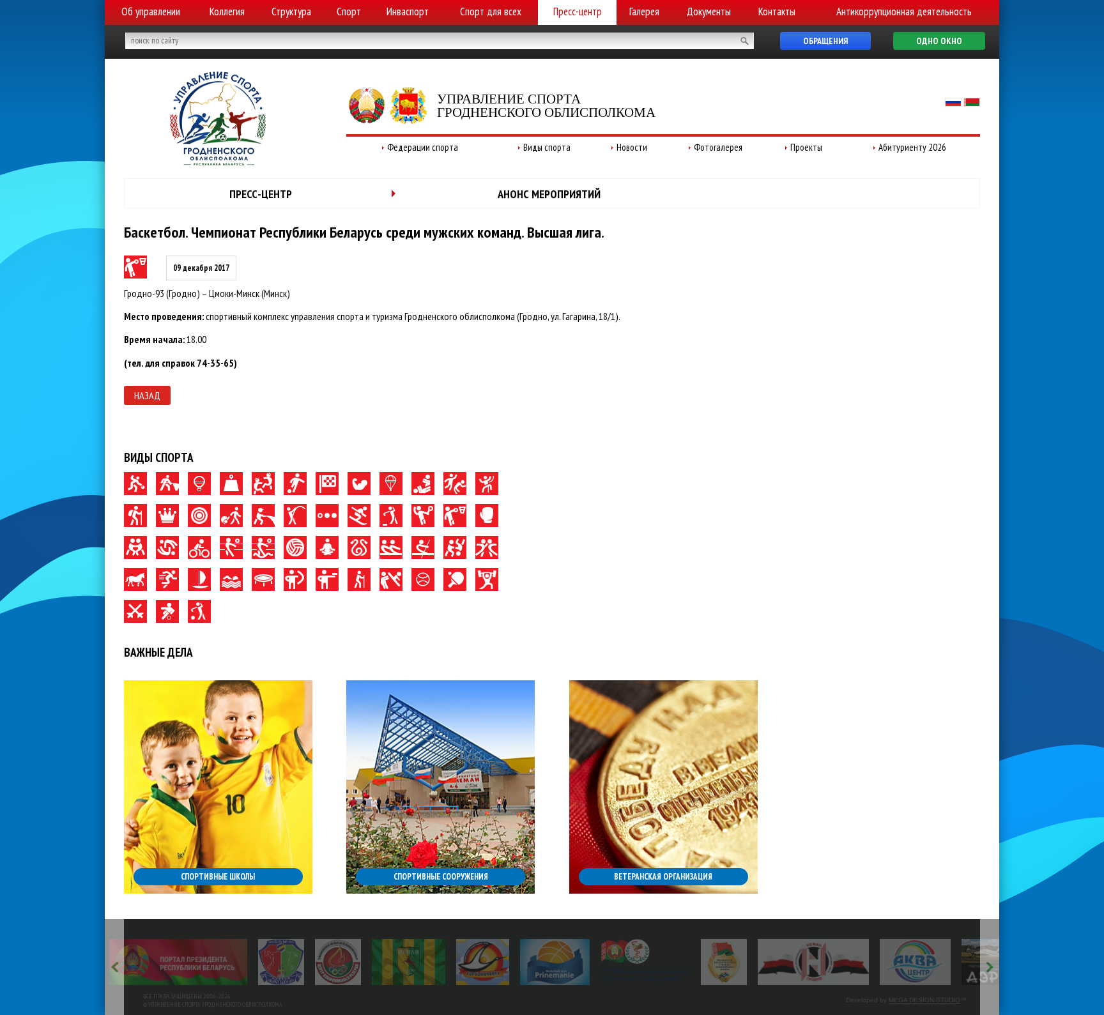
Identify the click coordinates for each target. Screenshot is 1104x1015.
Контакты (776, 11)
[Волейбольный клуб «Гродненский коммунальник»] (281, 962)
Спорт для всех (490, 11)
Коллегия (227, 11)
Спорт (349, 11)
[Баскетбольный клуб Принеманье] (555, 962)
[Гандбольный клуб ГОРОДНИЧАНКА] (482, 962)
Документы (708, 11)
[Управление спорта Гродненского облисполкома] (218, 161)
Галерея (644, 11)
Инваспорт (408, 11)
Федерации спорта (422, 147)
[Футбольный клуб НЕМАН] (408, 962)
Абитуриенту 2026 (912, 147)
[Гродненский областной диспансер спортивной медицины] (645, 962)
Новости (632, 147)
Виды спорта (547, 147)
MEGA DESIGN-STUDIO (924, 1000)
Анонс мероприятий (549, 194)
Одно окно (939, 41)
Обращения (825, 41)
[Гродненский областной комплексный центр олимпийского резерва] (338, 962)
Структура (291, 11)
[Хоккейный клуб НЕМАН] (814, 962)
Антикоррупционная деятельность (904, 11)
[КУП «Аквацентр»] (915, 962)
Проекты (806, 147)
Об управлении (150, 11)
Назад (147, 395)
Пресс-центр (577, 11)
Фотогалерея (718, 147)
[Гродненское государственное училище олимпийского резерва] (724, 962)
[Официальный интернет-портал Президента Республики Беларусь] (178, 962)
